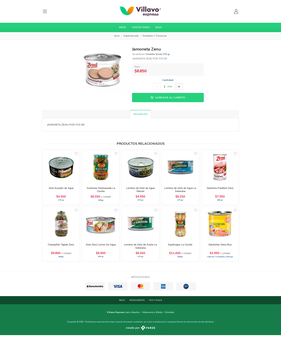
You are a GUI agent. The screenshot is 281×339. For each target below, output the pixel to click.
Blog (159, 27)
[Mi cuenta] (236, 11)
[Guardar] (76, 153)
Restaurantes (137, 300)
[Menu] (45, 11)
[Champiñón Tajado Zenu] (61, 224)
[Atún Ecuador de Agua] (61, 167)
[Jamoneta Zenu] (102, 69)
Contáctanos (141, 27)
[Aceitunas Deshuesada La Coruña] (101, 167)
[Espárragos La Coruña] (180, 224)
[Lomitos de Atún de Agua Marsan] (140, 167)
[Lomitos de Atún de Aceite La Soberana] (140, 224)
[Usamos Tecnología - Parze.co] (140, 328)
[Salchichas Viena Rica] (220, 224)
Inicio (122, 27)
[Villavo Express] (140, 11)
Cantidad (167, 80)
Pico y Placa (155, 300)
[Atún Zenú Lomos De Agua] (101, 224)
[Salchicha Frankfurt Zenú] (220, 167)
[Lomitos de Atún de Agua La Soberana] (180, 167)
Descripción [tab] (141, 114)
